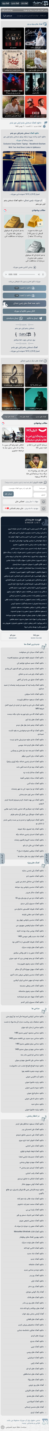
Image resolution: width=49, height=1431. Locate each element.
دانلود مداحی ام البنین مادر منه (32, 1055)
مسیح (32, 611)
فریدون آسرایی (40, 588)
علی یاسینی (20, 580)
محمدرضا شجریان (39, 603)
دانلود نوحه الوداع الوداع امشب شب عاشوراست (26, 1066)
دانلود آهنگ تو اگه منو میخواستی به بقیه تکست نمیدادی (26, 732)
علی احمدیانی (29, 576)
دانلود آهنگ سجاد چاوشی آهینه (32, 778)
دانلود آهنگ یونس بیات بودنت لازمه (30, 931)
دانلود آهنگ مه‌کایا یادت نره (33, 772)
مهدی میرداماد (11, 615)
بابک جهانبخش (40, 541)
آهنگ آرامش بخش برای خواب (33, 1314)
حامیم (15, 544)
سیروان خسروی (27, 564)
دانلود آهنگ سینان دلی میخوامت (31, 652)
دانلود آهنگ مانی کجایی (35, 1146)
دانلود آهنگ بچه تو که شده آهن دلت (30, 767)
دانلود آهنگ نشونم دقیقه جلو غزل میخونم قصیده (25, 657)
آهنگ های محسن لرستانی (34, 1407)
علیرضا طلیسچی (40, 584)
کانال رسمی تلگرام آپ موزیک (24, 311)
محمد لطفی (9, 599)
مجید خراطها (21, 592)
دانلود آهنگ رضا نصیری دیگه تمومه (31, 829)
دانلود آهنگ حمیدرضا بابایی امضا (31, 1157)
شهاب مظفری (9, 568)
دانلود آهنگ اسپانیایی (36, 1357)
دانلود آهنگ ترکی (37, 1281)
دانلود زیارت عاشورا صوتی (34, 1082)
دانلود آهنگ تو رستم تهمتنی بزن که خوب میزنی (26, 958)
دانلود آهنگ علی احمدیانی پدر (33, 1129)
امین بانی (33, 537)
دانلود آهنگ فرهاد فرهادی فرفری (32, 1151)
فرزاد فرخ (20, 584)
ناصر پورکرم (41, 623)
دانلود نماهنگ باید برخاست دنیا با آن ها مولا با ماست (24, 1022)
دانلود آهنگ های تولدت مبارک (33, 947)
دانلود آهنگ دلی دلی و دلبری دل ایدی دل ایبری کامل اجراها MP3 (24, 707)
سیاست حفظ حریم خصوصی (16, 1427)
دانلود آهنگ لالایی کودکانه (34, 1248)
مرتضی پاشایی (40, 607)
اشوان (22, 533)
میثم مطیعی (14, 619)
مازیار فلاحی (13, 588)
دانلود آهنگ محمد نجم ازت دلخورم (31, 1204)
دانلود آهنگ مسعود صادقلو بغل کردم (30, 1124)
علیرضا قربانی (28, 584)
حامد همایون (23, 544)
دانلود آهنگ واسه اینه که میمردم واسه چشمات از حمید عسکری (24, 687)
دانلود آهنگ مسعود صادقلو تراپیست (30, 699)
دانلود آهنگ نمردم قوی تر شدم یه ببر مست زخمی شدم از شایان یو (24, 822)
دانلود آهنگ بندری (37, 1341)
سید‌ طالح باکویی (39, 564)
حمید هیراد (21, 552)
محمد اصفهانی (30, 599)
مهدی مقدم (21, 615)
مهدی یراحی (41, 619)
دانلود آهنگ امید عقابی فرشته (33, 914)
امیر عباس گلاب (13, 533)
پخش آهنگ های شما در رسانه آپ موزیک (35, 10)
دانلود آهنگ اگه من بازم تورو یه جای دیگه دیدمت (25, 714)
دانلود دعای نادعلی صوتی (34, 1098)
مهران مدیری (24, 619)
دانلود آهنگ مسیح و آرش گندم (32, 1002)
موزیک (18, 140)
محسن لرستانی (14, 595)
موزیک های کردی (37, 1336)
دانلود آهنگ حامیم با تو (35, 876)
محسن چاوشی (26, 595)
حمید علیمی (31, 552)
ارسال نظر (8, 494)
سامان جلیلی (31, 560)
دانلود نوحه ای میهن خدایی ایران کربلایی (28, 980)
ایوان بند (11, 537)
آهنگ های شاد (24, 417)
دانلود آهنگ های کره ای (35, 1368)
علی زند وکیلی (8, 576)
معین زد (25, 611)
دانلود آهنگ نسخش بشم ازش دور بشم (25, 122)
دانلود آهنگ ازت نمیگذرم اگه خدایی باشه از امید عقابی (24, 809)
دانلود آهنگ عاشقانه (36, 1264)
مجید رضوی (11, 592)
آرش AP (42, 529)
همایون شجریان (17, 623)
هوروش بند (6, 623)
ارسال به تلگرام (32, 318)
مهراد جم (33, 619)
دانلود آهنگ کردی (37, 1412)
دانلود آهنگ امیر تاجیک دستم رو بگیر (30, 1215)
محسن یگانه (41, 599)
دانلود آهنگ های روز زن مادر (33, 1303)
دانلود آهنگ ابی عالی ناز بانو (33, 845)
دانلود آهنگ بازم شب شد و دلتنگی (31, 674)
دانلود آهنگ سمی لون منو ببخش (31, 794)
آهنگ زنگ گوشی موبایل (35, 1292)
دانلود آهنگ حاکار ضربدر (35, 892)
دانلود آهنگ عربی (37, 1346)
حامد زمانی (33, 544)
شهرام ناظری (31, 572)
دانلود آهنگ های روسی (35, 1352)
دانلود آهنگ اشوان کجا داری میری (31, 1140)
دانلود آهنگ (34, 133)
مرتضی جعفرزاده (28, 607)
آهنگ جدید (15, 3)
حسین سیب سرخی (26, 548)
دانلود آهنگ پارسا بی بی (35, 1209)
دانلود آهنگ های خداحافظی (33, 1374)
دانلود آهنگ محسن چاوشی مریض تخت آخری (27, 975)
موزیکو (12, 636)
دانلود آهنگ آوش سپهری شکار (33, 1184)
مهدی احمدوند (16, 611)
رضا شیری (35, 556)
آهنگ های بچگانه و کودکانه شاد (32, 1308)
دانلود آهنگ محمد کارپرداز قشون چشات (29, 840)
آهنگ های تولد (9, 417)
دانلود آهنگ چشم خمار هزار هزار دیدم (30, 725)
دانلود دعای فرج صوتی (35, 1093)
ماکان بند (42, 592)
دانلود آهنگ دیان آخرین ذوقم (33, 756)
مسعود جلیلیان (16, 607)
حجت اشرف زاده (39, 548)
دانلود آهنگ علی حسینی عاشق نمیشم (30, 1135)
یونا (25, 627)
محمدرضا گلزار (27, 603)
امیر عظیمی (41, 537)
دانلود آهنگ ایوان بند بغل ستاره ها (31, 856)
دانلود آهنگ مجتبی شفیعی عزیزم (31, 1220)
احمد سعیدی (30, 533)
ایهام (17, 537)
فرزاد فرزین (11, 584)
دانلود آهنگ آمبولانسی (35, 1401)
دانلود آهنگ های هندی (35, 1396)
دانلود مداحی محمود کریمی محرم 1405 (29, 1033)
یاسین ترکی (41, 627)
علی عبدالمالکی (40, 580)
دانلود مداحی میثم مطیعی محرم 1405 (29, 1044)
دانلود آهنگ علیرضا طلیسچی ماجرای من (29, 909)
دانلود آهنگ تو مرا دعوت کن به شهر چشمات (27, 789)
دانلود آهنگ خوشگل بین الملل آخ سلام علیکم (27, 814)
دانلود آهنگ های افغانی (35, 1319)
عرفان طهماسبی (40, 576)
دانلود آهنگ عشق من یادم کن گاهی (30, 679)
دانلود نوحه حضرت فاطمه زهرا (33, 1071)
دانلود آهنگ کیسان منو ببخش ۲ (32, 1168)
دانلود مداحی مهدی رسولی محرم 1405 (29, 1049)
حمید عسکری (40, 552)
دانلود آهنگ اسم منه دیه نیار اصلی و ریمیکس (27, 750)
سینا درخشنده (40, 568)
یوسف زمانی (32, 627)
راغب (14, 552)
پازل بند (12, 541)
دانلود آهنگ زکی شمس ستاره (33, 870)
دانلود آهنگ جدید (37, 1259)
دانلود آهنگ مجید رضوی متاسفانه (31, 991)
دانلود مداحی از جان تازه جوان (32, 1027)
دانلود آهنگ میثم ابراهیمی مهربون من (30, 925)
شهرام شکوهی (40, 572)
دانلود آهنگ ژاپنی (37, 1363)
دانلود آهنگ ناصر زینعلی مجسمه (32, 986)
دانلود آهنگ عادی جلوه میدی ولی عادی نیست (27, 739)
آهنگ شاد (24, 3)
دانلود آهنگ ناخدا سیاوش (34, 694)
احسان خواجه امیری (14, 529)
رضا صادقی (26, 556)
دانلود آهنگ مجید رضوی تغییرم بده (30, 964)
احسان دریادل (40, 533)
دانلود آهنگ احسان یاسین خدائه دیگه (30, 834)
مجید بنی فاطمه (32, 592)
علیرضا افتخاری (10, 580)
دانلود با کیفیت (23, 288)
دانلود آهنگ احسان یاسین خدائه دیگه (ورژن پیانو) (25, 761)
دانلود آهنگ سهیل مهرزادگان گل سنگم (29, 969)
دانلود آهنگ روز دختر (36, 1286)
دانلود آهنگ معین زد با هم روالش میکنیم (29, 953)
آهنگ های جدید (41, 417)
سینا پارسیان (17, 564)
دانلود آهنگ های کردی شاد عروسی (31, 745)
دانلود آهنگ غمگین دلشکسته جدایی (30, 1330)
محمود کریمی (15, 603)
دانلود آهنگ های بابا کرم (35, 719)
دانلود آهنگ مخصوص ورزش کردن (31, 1325)
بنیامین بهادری (29, 541)
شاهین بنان (19, 568)
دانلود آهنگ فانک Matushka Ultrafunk (29, 1231)
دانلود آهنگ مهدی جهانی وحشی (32, 1162)
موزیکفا (36, 636)
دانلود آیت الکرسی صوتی (35, 1077)
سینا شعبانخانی (29, 568)
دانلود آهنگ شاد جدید (35, 1253)
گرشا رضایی (30, 588)
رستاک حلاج (7, 552)
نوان (25, 623)
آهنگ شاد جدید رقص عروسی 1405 (31, 936)
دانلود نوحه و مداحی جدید (34, 1270)
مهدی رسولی (31, 615)
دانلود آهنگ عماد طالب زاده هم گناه (30, 1198)
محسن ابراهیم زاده (39, 595)
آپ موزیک (40, 3)
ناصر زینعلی (32, 623)
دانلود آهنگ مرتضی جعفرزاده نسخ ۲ (30, 851)
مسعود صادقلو (40, 611)
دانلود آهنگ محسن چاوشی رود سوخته (29, 887)
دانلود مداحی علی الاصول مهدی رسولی (29, 1060)
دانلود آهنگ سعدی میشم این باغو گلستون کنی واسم (24, 668)
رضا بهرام (42, 556)
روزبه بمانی (9, 556)
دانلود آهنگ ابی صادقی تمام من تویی (30, 881)
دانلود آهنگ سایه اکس (35, 783)
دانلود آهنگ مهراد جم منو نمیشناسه (30, 996)
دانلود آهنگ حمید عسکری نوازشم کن (30, 663)
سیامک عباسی (11, 560)
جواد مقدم (41, 544)
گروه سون (22, 588)
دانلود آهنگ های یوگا (36, 1379)
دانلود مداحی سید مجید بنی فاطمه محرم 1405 (26, 1038)
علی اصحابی (19, 576)
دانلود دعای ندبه (37, 1104)
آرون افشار (26, 529)
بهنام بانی (19, 541)
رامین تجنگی (28, 200)
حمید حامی (15, 548)
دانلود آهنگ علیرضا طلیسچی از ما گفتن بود (28, 942)
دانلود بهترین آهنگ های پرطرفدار (32, 1237)
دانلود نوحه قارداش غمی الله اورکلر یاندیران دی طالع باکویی (25, 1191)
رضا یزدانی (17, 556)
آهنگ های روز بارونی (36, 1385)
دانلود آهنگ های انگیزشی (34, 1390)
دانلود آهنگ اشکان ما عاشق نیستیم (31, 1178)
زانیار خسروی (41, 560)
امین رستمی (24, 537)
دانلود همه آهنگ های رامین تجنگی (26, 303)
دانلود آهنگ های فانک (35, 1297)
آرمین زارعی (35, 529)
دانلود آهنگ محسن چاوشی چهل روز (30, 920)
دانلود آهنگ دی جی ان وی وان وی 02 (30, 898)
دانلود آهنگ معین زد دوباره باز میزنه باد (29, 1226)
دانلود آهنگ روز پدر (37, 1275)
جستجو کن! (7, 15)
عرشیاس (12, 572)
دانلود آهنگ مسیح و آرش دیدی (32, 903)
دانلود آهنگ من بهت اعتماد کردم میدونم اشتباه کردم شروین (24, 802)
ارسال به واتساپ (12, 318)
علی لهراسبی (30, 580)
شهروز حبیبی (21, 572)
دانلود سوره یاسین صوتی (34, 1087)
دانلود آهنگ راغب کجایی (35, 1173)
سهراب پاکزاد (21, 560)
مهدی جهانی (41, 615)
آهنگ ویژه (5, 3)
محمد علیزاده (19, 599)
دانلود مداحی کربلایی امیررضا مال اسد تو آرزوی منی (25, 1016)
